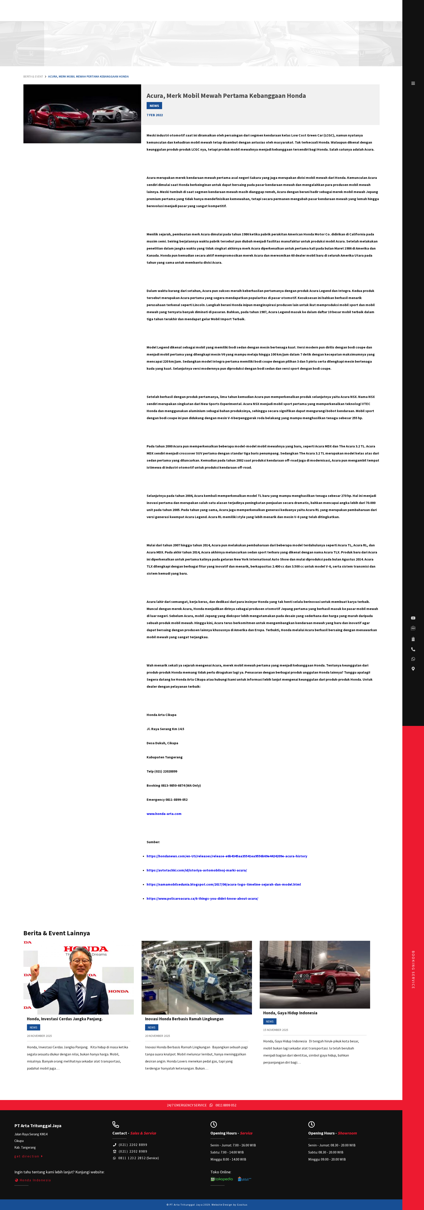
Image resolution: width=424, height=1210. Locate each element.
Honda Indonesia (35, 1180)
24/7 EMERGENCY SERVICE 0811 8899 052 (201, 1105)
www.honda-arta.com (164, 813)
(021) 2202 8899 (132, 1145)
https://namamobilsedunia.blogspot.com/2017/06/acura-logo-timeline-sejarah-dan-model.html (224, 884)
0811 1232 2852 (131, 1158)
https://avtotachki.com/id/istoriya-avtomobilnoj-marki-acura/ (197, 870)
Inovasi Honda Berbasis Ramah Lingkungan (184, 1018)
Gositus (242, 1204)
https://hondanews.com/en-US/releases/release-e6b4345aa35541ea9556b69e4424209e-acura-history (227, 856)
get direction (27, 1156)
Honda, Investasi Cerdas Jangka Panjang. (65, 1018)
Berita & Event (33, 76)
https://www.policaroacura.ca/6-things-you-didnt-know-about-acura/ (202, 898)
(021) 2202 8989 (132, 1151)
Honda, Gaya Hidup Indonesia (290, 1012)
